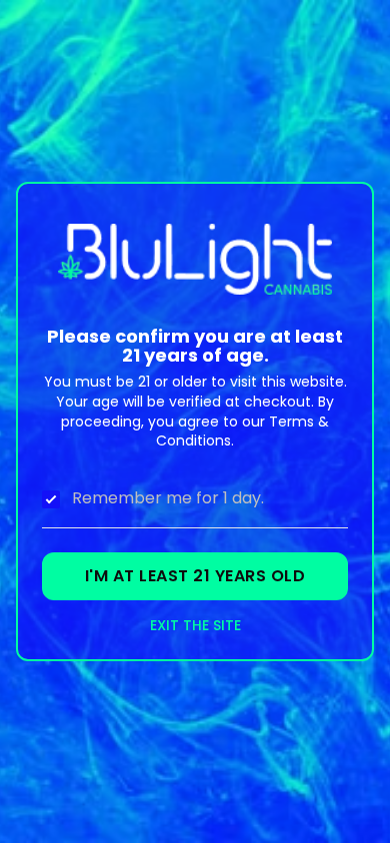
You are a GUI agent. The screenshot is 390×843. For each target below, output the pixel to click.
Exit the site (195, 625)
